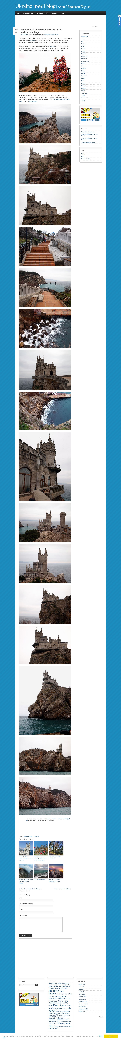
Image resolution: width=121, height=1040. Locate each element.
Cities (83, 46)
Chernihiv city (57, 986)
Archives (81, 981)
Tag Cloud (52, 981)
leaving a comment (51, 818)
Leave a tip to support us (88, 132)
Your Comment (23, 915)
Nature (83, 73)
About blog (39, 13)
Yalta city (52, 46)
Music (83, 71)
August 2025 (82, 1011)
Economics (84, 56)
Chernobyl (51, 988)
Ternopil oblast (55, 1019)
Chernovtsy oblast (61, 988)
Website (21, 909)
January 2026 (82, 999)
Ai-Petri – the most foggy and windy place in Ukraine (26, 881)
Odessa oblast (52, 1015)
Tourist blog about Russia (88, 142)
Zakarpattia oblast (59, 1024)
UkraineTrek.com (28, 13)
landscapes (54, 1008)
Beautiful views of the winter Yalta (55, 857)
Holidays (83, 68)
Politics (83, 83)
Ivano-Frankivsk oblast (58, 997)
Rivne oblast (66, 1015)
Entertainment (85, 61)
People (83, 78)
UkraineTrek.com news (87, 98)
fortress (58, 996)
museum (67, 1011)
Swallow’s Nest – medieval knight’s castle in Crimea (25, 858)
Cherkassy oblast (53, 985)
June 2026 (81, 987)
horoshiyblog (33, 101)
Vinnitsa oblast (63, 1021)
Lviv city (63, 1008)
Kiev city (58, 1005)
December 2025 (83, 1001)
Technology (84, 93)
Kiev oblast (67, 1006)
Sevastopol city (54, 1017)
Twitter (62, 13)
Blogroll (84, 129)
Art (82, 41)
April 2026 (81, 991)
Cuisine (83, 49)
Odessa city (66, 1013)
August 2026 (82, 984)
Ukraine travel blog (35, 5)
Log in (83, 154)
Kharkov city (63, 1001)
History (83, 66)
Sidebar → (96, 26)
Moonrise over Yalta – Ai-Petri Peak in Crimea (56, 880)
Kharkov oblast (54, 1003)
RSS (47, 13)
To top (101, 1017)
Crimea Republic (28, 836)
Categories (85, 33)
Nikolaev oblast (57, 1013)
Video (83, 100)
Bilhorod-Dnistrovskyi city (63, 983)
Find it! (22, 981)
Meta (83, 151)
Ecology (83, 53)
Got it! (111, 1036)
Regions (83, 85)
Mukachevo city (59, 1011)
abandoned (53, 983)
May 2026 (81, 989)
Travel (83, 95)
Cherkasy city (61, 985)
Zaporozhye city (59, 1026)
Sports (83, 90)
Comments (85, 158)
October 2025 (82, 1006)
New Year (51, 1013)
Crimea (32, 40)
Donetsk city (60, 994)
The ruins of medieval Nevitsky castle (31, 889)
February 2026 (82, 996)
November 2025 (83, 1004)
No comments (24, 34)
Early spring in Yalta (39, 879)
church (53, 990)
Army (82, 39)
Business (83, 44)
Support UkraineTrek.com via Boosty (89, 135)
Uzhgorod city (54, 1021)
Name (20, 898)
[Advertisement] (53, 21)
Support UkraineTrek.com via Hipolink (89, 139)
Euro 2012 (51, 996)
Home (18, 13)
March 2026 (82, 994)
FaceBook (54, 13)
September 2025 (83, 1009)
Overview (83, 76)
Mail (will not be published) (26, 903)
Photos (83, 81)
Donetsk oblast (67, 994)
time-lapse (65, 1019)
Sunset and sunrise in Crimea (62, 889)
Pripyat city (59, 1015)
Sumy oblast (62, 1016)
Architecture (84, 36)
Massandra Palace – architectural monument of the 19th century (40, 858)
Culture (83, 51)
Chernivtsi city (65, 986)
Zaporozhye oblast (67, 1026)
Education (84, 58)
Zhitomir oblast (53, 1028)
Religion (83, 88)
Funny (83, 63)
